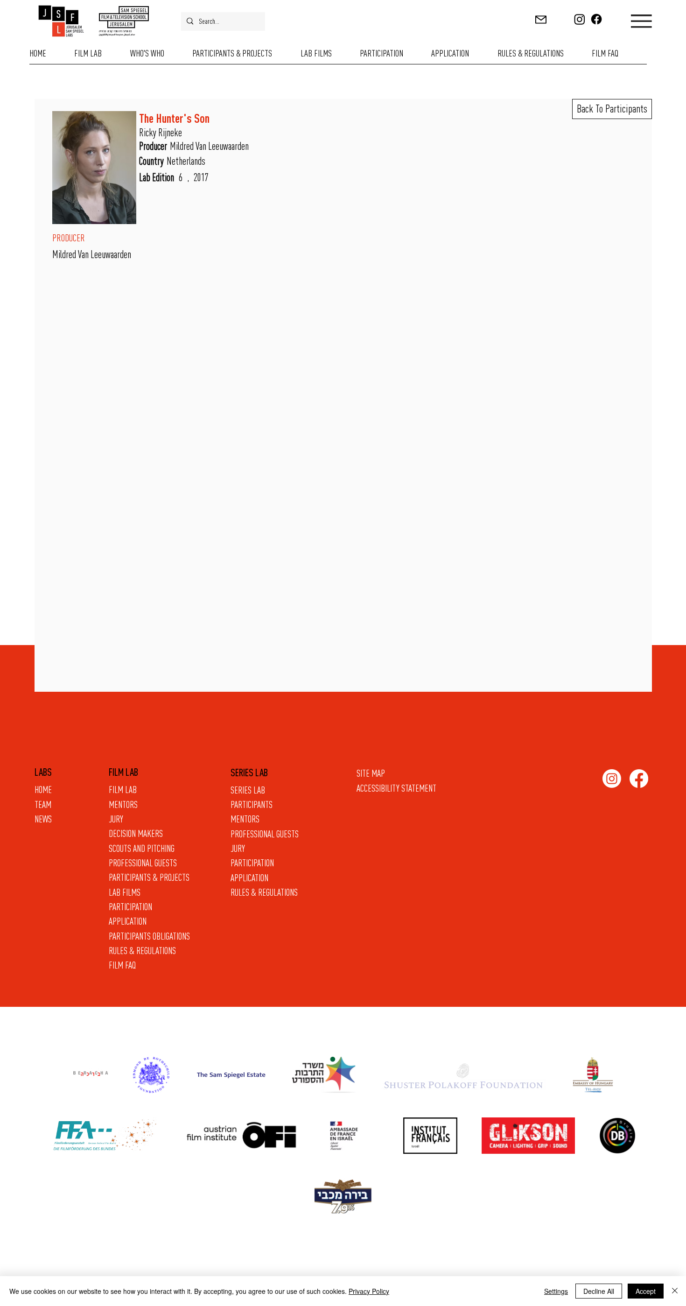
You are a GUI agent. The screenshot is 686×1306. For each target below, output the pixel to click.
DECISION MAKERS (136, 833)
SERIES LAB (248, 789)
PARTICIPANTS (252, 804)
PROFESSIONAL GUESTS (265, 833)
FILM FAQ (122, 964)
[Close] (674, 1291)
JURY (238, 848)
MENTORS (245, 818)
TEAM (43, 804)
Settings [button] (556, 1291)
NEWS (43, 818)
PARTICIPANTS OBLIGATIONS (149, 935)
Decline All (598, 1291)
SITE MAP (371, 773)
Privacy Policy (369, 1291)
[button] (541, 20)
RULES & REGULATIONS (264, 892)
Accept (646, 1291)
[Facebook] (596, 19)
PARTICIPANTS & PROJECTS (149, 877)
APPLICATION (249, 877)
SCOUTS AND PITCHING (142, 848)
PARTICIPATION (252, 862)
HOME (43, 789)
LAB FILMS (124, 892)
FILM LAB (123, 789)
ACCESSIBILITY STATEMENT (396, 787)
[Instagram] (580, 19)
